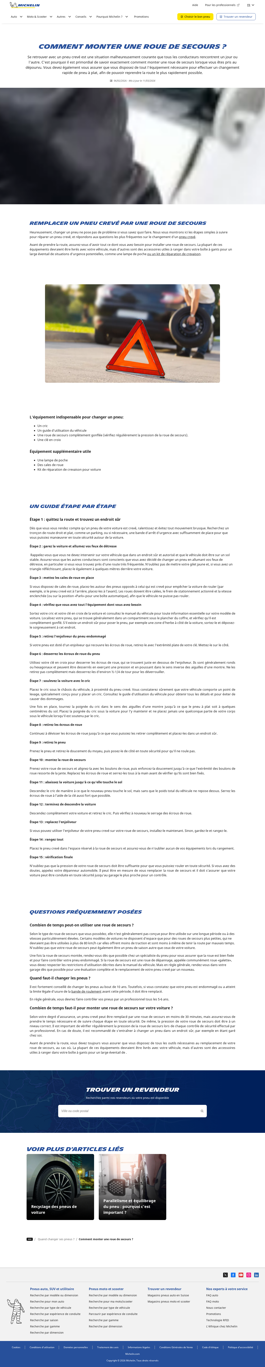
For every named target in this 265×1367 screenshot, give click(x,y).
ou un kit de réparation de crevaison (174, 254)
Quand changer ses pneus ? (56, 1239)
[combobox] (132, 1111)
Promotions (141, 16)
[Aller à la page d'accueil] (24, 5)
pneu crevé (187, 237)
